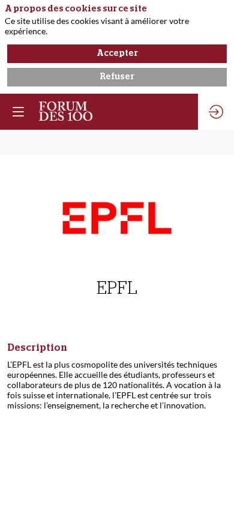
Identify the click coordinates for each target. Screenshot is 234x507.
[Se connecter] (216, 112)
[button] (18, 112)
